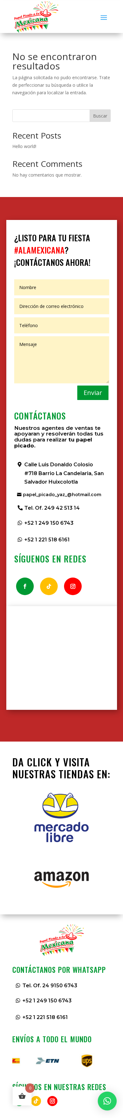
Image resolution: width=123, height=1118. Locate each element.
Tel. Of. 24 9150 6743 (49, 986)
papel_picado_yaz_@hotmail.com (62, 494)
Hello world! (24, 146)
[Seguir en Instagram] (73, 586)
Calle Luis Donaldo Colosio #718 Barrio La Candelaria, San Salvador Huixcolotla (64, 473)
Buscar (100, 116)
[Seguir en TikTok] (49, 586)
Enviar (93, 392)
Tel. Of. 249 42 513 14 (52, 508)
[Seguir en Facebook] (25, 586)
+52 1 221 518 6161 (47, 540)
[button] (107, 1101)
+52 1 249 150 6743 (48, 523)
